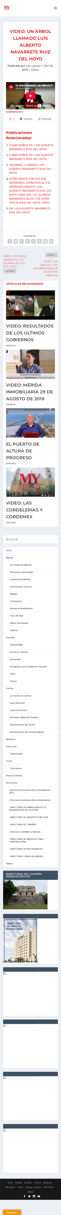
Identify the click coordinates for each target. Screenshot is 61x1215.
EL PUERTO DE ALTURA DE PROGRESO (23, 450)
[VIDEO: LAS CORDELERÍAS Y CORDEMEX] (30, 482)
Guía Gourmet (17, 702)
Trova (9, 761)
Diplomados (16, 753)
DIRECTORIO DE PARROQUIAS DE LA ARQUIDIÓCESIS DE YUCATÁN (27, 808)
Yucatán (10, 637)
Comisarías (16, 601)
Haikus (9, 863)
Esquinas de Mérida (20, 579)
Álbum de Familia (19, 623)
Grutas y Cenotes (19, 652)
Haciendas (15, 659)
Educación (11, 746)
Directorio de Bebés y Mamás (25, 831)
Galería (14, 630)
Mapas (13, 594)
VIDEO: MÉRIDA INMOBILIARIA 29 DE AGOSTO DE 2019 (29, 391)
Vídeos (35, 69)
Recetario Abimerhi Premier (24, 717)
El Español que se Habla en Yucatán (28, 666)
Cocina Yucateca (18, 710)
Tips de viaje (16, 615)
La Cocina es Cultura (20, 695)
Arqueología (16, 644)
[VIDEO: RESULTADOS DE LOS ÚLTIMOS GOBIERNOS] (30, 305)
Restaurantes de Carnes (22, 724)
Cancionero (16, 768)
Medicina (10, 739)
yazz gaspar (33, 65)
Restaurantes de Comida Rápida (27, 732)
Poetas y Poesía (14, 775)
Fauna (13, 681)
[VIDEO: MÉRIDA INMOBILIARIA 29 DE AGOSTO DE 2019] (30, 364)
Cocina (9, 688)
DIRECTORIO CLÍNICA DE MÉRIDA (26, 856)
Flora (12, 673)
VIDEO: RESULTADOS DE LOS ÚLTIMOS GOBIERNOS (30, 332)
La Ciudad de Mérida (20, 564)
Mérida (9, 557)
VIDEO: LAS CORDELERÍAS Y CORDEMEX (24, 509)
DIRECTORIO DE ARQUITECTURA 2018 (29, 817)
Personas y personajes (21, 572)
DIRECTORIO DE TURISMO (23, 824)
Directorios (11, 782)
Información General (21, 586)
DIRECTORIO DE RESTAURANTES (26, 849)
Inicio (9, 550)
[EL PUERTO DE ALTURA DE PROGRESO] (30, 423)
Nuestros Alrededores (21, 608)
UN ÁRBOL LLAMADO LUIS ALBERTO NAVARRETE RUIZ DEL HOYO (30, 169)
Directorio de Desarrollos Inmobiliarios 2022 (29, 791)
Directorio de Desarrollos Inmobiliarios (30, 800)
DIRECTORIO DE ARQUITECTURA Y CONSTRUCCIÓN (26, 840)
